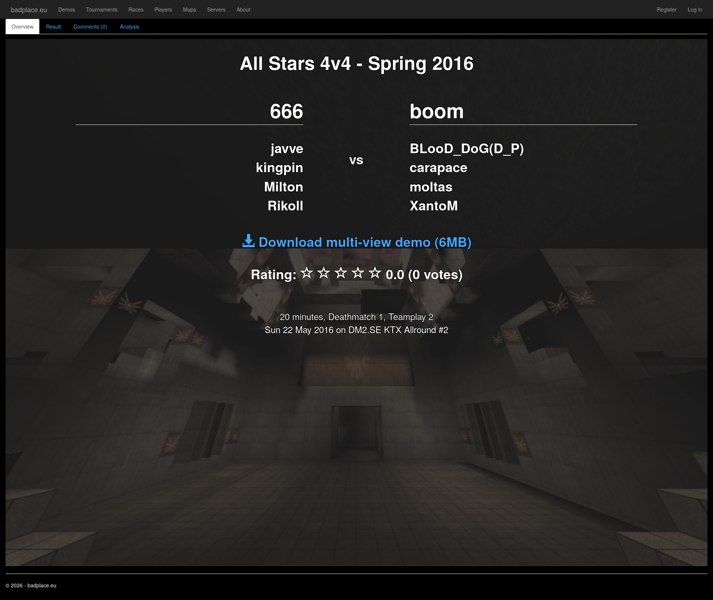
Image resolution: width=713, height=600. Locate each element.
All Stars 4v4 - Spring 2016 (357, 62)
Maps (189, 9)
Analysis (129, 26)
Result (53, 26)
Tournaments (101, 9)
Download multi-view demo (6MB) (363, 241)
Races (135, 9)
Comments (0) (90, 26)
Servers (216, 9)
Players (163, 9)
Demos (66, 9)
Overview (22, 26)
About (243, 9)
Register (667, 9)
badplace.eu (29, 9)
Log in (695, 9)
